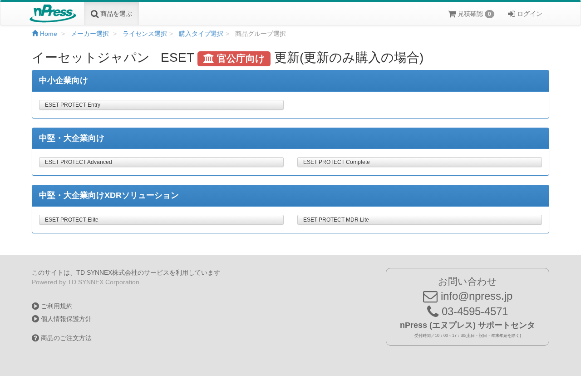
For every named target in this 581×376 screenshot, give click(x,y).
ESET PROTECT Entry (72, 105)
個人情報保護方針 (65, 318)
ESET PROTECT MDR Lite (336, 220)
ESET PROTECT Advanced (78, 162)
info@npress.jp (475, 296)
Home (47, 33)
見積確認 (473, 13)
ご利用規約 (56, 306)
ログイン (528, 13)
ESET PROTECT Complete (336, 162)
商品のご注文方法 (65, 337)
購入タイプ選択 (201, 33)
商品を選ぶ (115, 13)
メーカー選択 (90, 33)
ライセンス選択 (145, 33)
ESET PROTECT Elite (71, 220)
